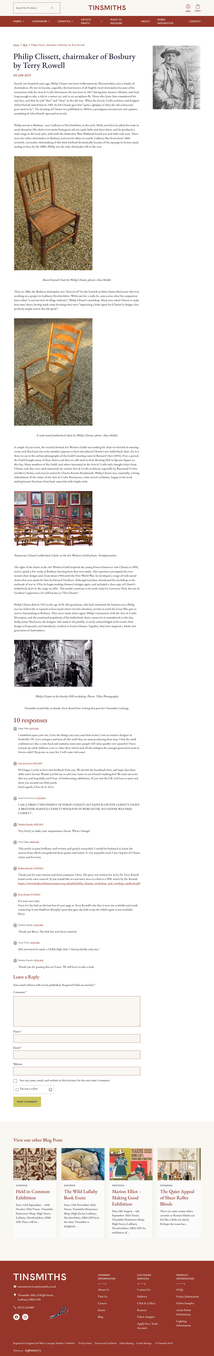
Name (17, 1031)
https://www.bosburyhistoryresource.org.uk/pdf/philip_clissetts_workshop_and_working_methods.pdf (79, 883)
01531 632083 (26, 1307)
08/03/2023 (38, 824)
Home (16, 45)
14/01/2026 (38, 925)
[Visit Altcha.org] (50, 1089)
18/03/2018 (34, 728)
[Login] (188, 7)
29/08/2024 (38, 868)
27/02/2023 (40, 798)
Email (17, 1047)
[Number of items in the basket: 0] (198, 8)
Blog (25, 45)
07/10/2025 (35, 894)
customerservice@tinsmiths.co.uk (37, 1286)
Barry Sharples (24, 894)
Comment (20, 992)
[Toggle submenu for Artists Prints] (101, 21)
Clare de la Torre (25, 763)
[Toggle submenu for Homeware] (49, 21)
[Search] (52, 8)
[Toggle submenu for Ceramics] (72, 21)
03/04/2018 (37, 763)
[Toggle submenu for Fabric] (24, 21)
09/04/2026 (38, 960)
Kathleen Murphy (25, 824)
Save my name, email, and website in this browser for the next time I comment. (65, 1080)
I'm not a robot (29, 1088)
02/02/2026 (34, 942)
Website (17, 1064)
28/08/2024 (34, 842)
